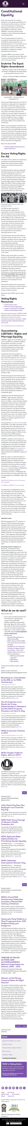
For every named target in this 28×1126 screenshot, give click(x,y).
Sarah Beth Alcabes (10, 735)
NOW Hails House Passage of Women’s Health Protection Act (13, 822)
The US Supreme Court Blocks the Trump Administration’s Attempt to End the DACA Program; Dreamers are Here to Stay (13, 706)
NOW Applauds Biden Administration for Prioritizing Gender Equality (13, 838)
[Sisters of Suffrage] (14, 198)
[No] (26, 1122)
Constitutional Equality (9, 1058)
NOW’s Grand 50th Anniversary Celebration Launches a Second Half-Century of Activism (12, 900)
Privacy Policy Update (16, 1123)
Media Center (5, 1094)
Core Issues (10, 1092)
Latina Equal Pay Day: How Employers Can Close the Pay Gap (13, 807)
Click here (4, 666)
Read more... (15, 698)
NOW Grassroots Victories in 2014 (13, 731)
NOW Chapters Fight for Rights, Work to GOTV (12, 753)
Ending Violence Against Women (11, 1048)
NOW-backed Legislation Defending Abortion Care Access (13, 321)
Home (3, 1092)
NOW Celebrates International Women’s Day (13, 861)
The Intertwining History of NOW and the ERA (15, 638)
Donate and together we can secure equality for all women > (12, 1074)
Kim (7, 684)
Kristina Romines (10, 757)
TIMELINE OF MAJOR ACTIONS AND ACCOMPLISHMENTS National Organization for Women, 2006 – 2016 (12, 962)
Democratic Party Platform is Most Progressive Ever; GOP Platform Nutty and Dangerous (14, 922)
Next (24, 793)
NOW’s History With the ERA (16, 641)
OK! (8, 1123)
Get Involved (15, 1094)
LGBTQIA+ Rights (7, 1055)
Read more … (11, 857)
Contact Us (11, 1096)
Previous (18, 1026)
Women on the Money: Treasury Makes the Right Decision (12, 980)
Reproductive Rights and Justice (11, 1041)
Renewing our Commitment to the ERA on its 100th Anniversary (13, 680)
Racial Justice (6, 1051)
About (3, 1096)
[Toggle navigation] (23, 3)
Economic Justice (7, 1044)
